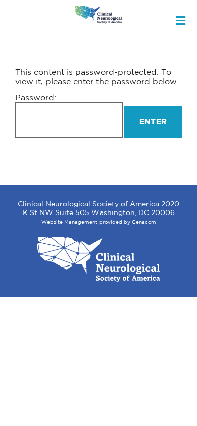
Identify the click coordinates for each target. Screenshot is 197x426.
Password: (35, 98)
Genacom (144, 222)
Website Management (69, 222)
